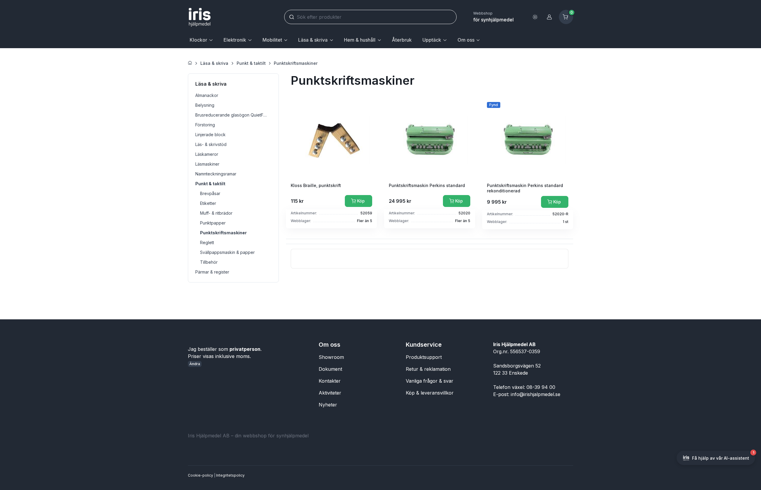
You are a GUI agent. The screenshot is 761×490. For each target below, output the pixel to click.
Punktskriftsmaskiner (295, 63)
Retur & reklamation (428, 369)
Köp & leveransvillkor (430, 393)
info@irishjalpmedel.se (535, 394)
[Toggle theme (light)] (535, 17)
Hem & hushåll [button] (359, 40)
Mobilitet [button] (272, 40)
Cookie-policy (200, 475)
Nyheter (328, 405)
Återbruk (402, 40)
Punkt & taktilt (251, 63)
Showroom (331, 357)
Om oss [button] (465, 40)
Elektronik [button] (235, 40)
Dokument (330, 369)
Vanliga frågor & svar (429, 381)
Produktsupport (424, 357)
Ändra (194, 364)
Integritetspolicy (230, 475)
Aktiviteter (330, 393)
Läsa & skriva (214, 63)
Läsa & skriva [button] (313, 40)
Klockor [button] (198, 40)
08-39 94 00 (540, 387)
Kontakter (330, 381)
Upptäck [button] (431, 40)
